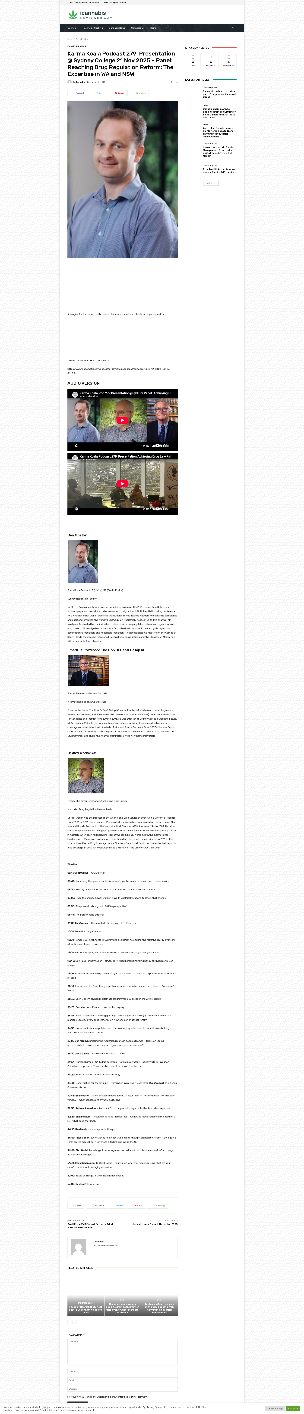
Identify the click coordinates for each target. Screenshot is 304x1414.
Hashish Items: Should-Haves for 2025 (155, 1224)
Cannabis (80, 82)
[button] (233, 28)
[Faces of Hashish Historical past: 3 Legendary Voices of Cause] (85, 1294)
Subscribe (229, 55)
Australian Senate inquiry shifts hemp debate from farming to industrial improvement (159, 1308)
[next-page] (74, 1322)
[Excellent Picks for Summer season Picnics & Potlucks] (193, 169)
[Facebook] (219, 2)
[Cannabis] (70, 82)
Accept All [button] (293, 1408)
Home (70, 39)
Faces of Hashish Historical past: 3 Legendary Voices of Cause (85, 1310)
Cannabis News (82, 39)
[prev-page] (69, 1322)
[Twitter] (227, 2)
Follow (211, 55)
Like (193, 55)
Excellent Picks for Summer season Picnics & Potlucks (219, 171)
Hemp (122, 1300)
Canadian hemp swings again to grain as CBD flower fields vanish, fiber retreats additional (122, 1308)
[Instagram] (223, 2)
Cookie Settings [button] (275, 1408)
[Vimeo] (231, 2)
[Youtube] (235, 2)
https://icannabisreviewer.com (105, 1245)
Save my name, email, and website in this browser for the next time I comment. (109, 1397)
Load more (210, 183)
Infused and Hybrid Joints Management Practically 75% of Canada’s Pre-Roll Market (218, 151)
